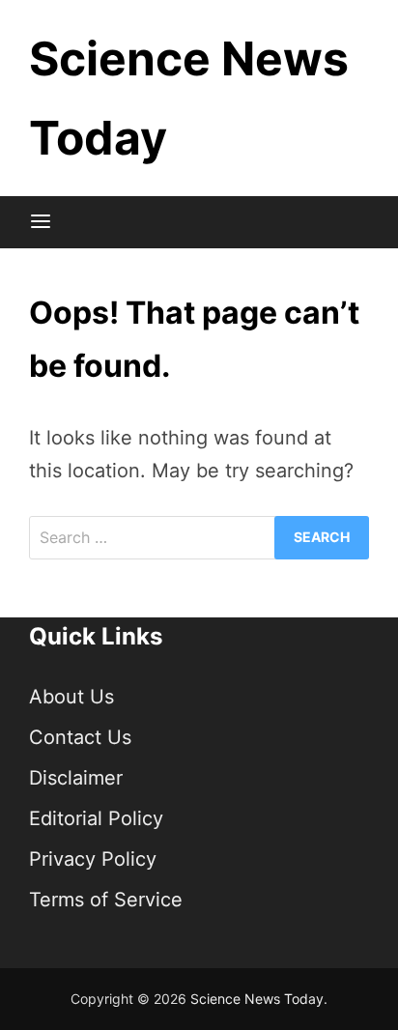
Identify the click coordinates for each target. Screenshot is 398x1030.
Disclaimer (76, 777)
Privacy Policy (92, 859)
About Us (71, 696)
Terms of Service (106, 899)
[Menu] (40, 222)
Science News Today (257, 998)
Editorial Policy (96, 818)
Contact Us (80, 737)
